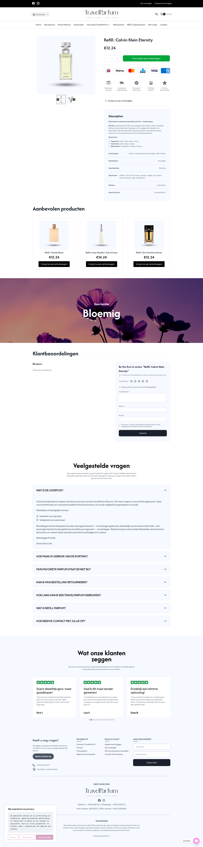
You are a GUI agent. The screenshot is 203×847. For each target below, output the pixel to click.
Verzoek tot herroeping (114, 754)
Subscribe (152, 762)
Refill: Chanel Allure (54, 252)
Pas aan (13, 837)
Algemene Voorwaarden (85, 754)
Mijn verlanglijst (146, 3)
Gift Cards (152, 24)
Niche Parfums (64, 24)
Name (122, 406)
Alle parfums (49, 24)
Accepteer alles (45, 837)
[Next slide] (74, 99)
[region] (30, 823)
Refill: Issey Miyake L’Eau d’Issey (101, 252)
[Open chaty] (196, 841)
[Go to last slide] (58, 99)
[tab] (65, 91)
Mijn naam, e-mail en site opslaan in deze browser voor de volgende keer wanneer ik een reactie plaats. (140, 425)
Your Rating (124, 381)
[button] (61, 99)
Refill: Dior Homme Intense (149, 252)
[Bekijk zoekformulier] (156, 14)
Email (121, 415)
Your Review (124, 392)
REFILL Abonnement (136, 24)
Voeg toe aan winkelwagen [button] (54, 264)
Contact (163, 24)
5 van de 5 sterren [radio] (146, 381)
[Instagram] (38, 3)
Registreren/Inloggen (113, 744)
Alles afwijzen (27, 837)
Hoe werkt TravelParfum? (86, 744)
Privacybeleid (150, 387)
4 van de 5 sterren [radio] (143, 381)
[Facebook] (33, 3)
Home (38, 24)
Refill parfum (118, 24)
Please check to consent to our (139, 387)
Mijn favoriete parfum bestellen (117, 751)
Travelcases (79, 24)
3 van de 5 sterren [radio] (139, 381)
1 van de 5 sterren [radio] (131, 381)
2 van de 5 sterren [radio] (135, 381)
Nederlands (40, 15)
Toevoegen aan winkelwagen (146, 58)
